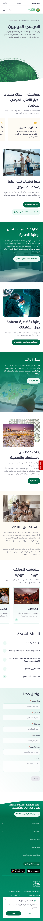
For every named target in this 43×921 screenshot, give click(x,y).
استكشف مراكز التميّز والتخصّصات (26, 342)
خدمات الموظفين (31, 864)
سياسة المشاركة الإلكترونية (32, 891)
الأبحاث (5, 3)
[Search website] (10, 9)
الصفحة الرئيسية (35, 21)
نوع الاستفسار (35, 701)
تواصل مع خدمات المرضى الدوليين (26, 212)
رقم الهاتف (36, 735)
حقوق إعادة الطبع (14, 895)
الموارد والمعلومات (35, 839)
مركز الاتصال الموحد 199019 (26, 814)
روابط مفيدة (36, 831)
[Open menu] (4, 9)
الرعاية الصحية (36, 3)
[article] (26, 605)
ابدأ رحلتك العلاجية (31, 204)
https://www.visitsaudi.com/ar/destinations (16, 620)
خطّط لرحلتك (33, 381)
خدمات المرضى (36, 823)
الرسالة (38, 758)
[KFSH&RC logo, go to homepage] (34, 11)
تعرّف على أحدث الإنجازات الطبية (27, 259)
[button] (21, 706)
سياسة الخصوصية (14, 891)
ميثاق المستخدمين (34, 895)
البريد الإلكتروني (35, 747)
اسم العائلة (36, 724)
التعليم (19, 3)
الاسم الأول (36, 712)
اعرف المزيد (34, 481)
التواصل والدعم (36, 847)
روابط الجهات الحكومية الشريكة (31, 855)
